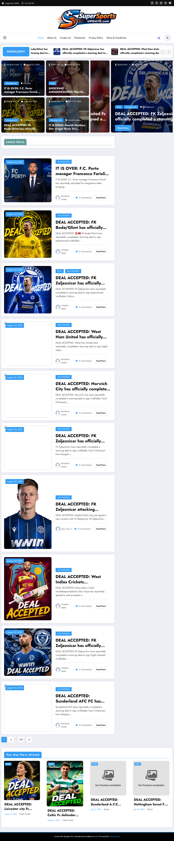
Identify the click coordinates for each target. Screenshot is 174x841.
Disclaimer (79, 38)
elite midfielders (161, 79)
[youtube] (170, 3)
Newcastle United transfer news (129, 95)
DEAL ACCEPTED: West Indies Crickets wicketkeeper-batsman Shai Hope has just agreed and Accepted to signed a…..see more (82, 579)
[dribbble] (161, 3)
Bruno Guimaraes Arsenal (159, 67)
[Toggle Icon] (5, 38)
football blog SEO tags (141, 83)
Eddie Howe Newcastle (144, 79)
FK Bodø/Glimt (30, 120)
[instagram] (165, 3)
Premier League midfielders (122, 99)
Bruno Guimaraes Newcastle (145, 75)
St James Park (127, 107)
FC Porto (27, 83)
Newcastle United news (158, 91)
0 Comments (85, 197)
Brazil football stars (144, 64)
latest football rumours (148, 87)
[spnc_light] (167, 37)
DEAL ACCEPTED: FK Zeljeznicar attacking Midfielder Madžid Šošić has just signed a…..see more (83, 506)
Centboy (109, 64)
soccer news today (166, 103)
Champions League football (122, 79)
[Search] (159, 38)
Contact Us (65, 38)
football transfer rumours (113, 87)
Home (40, 38)
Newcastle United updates (153, 95)
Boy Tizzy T (67, 529)
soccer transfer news (112, 107)
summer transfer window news (146, 107)
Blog (52, 83)
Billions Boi (55, 64)
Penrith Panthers (74, 120)
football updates (131, 87)
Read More (111, 128)
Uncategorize (11, 83)
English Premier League (121, 83)
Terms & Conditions (116, 38)
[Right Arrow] (169, 52)
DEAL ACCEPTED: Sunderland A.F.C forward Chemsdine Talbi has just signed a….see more (63, 801)
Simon (64, 809)
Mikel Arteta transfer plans (114, 91)
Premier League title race (122, 103)
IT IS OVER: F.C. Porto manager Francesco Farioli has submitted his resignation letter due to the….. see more (22, 90)
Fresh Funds (25, 820)
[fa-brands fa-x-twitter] (156, 3)
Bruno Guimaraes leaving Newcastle (118, 75)
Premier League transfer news (145, 103)
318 (21, 739)
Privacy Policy (96, 38)
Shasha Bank (11, 101)
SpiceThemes (114, 836)
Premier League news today (146, 99)
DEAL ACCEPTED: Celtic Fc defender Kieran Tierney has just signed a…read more (19, 812)
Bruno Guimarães (141, 67)
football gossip (158, 83)
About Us (51, 38)
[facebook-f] (152, 3)
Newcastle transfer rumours (137, 91)
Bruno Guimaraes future (141, 71)
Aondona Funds (12, 64)
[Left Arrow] (163, 52)
